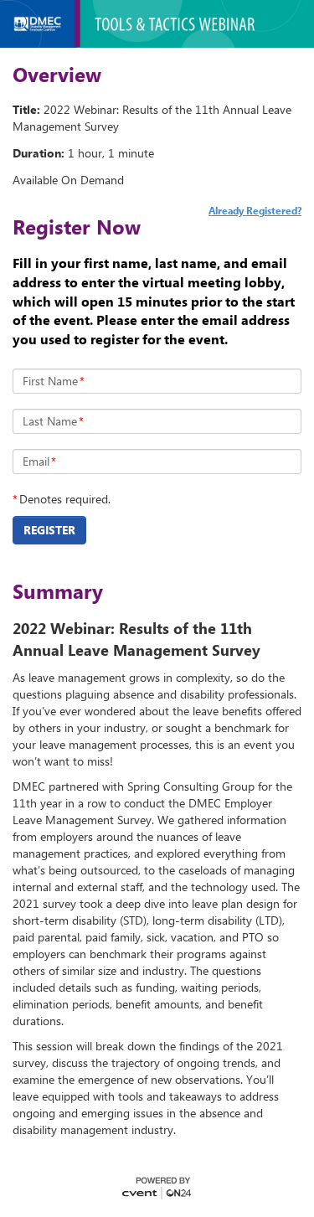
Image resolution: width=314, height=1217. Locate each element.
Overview (57, 74)
